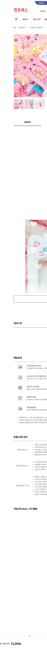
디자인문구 (21, 27)
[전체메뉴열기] (16, 19)
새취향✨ (26, 19)
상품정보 (27, 122)
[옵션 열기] (29, 636)
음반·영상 (36, 19)
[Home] (15, 27)
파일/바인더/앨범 (36, 27)
